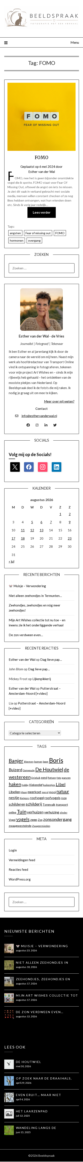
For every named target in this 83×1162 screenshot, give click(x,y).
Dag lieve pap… (51, 659)
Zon (40, 820)
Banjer (16, 761)
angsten (15, 233)
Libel (61, 784)
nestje (14, 797)
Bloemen (29, 761)
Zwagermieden (41, 825)
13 (41, 530)
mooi (52, 792)
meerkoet (34, 792)
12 (32, 530)
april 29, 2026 (23, 1082)
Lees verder (41, 212)
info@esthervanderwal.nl (39, 416)
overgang (34, 240)
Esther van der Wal (41, 172)
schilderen (17, 804)
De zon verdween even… (26, 635)
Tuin (21, 812)
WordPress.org (20, 879)
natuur (63, 791)
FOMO (41, 157)
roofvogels (52, 798)
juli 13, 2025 (23, 1115)
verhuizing (51, 812)
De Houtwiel (49, 769)
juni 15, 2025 (23, 1132)
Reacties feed (18, 869)
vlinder (63, 812)
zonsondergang (57, 819)
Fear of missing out (38, 233)
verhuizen (35, 812)
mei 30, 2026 (23, 1066)
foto (59, 777)
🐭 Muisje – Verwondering (27, 586)
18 (23, 538)
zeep (33, 820)
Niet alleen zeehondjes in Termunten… (35, 596)
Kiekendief (36, 785)
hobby (25, 785)
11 (23, 530)
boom (45, 761)
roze (64, 798)
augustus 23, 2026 (26, 950)
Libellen (14, 792)
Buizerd (15, 769)
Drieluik (35, 777)
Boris (56, 760)
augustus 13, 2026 (26, 1016)
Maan (24, 792)
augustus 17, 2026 (26, 983)
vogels (23, 819)
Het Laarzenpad (32, 1111)
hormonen (16, 240)
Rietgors (24, 798)
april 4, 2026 (23, 1099)
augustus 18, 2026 (26, 967)
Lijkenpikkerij (41, 679)
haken (15, 784)
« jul (11, 561)
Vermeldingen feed (22, 860)
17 (13, 538)
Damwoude (29, 770)
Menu (74, 42)
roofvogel (37, 798)
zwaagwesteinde (20, 825)
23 (70, 538)
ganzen (66, 777)
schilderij (34, 804)
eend (44, 777)
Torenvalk (49, 804)
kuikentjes (49, 785)
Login (13, 850)
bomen (38, 761)
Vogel (12, 820)
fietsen (52, 777)
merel (45, 792)
